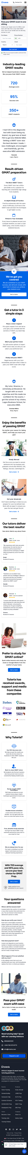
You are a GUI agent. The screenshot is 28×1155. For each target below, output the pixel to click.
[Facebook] (6, 1130)
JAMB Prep (18, 1093)
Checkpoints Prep (6, 1107)
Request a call (14, 1056)
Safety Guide (19, 1118)
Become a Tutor (6, 1114)
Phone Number (18, 35)
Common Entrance (6, 1100)
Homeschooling (5, 1093)
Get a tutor (14, 294)
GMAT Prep (18, 1104)
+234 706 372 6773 (10, 1045)
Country (3, 42)
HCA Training (18, 1100)
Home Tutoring (5, 1090)
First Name (4, 35)
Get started (13, 49)
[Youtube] (21, 1130)
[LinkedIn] (10, 1130)
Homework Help (5, 1097)
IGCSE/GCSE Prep (6, 1104)
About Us (18, 1114)
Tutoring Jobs (5, 1118)
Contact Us (18, 2)
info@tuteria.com (10, 1049)
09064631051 (8, 1041)
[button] (15, 38)
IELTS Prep (18, 1097)
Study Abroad (19, 1090)
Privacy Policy (17, 1133)
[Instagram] (14, 1130)
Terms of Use (10, 1133)
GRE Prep (18, 1107)
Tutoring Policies (6, 1121)
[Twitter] (17, 1130)
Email (16, 42)
